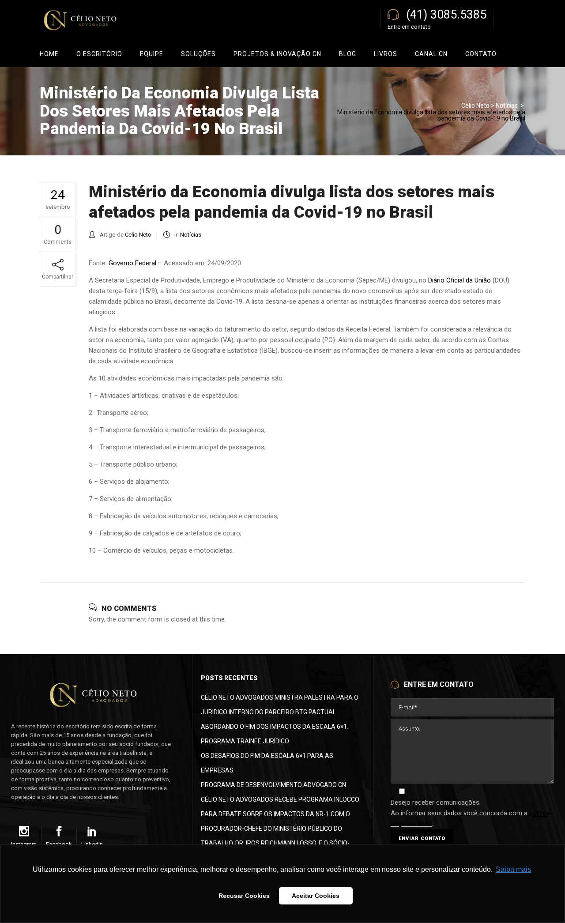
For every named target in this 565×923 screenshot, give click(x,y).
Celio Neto (475, 105)
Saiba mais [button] (513, 869)
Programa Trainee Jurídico (245, 741)
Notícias (507, 105)
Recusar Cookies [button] (244, 895)
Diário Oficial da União (459, 280)
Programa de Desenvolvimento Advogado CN (273, 784)
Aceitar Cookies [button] (315, 895)
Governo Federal (132, 263)
